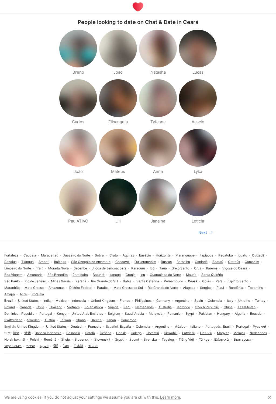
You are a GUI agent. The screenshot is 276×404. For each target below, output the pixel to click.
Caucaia (29, 255)
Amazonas (56, 288)
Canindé (201, 262)
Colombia (143, 326)
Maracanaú (49, 255)
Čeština (105, 333)
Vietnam (73, 307)
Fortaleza (11, 255)
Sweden (33, 320)
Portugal (242, 326)
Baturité (99, 275)
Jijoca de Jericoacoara (109, 268)
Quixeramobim (145, 262)
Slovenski (82, 339)
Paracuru (138, 268)
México (179, 326)
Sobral (100, 255)
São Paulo (12, 281)
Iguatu (242, 255)
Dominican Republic (19, 313)
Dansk (121, 333)
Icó (152, 268)
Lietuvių (206, 333)
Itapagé (115, 275)
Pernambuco (173, 281)
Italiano (195, 326)
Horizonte (163, 255)
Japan (111, 320)
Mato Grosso (34, 288)
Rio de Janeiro (35, 281)
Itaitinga (60, 262)
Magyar (223, 333)
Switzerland (13, 320)
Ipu (142, 275)
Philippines (143, 301)
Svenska (150, 339)
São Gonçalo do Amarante (91, 262)
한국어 (93, 346)
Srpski (120, 339)
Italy (230, 301)
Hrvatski (152, 333)
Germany (163, 301)
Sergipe (206, 288)
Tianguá (27, 262)
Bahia (127, 281)
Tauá (163, 268)
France (125, 301)
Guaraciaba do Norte (165, 275)
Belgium (114, 313)
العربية (44, 346)
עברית (30, 346)
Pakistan (205, 313)
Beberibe (80, 268)
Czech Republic (207, 307)
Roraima (38, 294)
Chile (40, 307)
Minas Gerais (61, 281)
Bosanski (73, 333)
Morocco (183, 307)
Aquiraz (128, 255)
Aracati (44, 262)
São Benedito (57, 275)
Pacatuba (225, 255)
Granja (131, 275)
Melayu (239, 333)
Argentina (162, 326)
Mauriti (191, 275)
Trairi (39, 268)
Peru (126, 307)
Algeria (240, 313)
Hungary (223, 313)
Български (242, 339)
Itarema (212, 268)
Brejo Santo (180, 268)
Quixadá (258, 255)
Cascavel (122, 262)
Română (50, 339)
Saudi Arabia (134, 313)
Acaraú (217, 262)
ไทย (66, 346)
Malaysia (156, 313)
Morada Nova (58, 268)
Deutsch (77, 326)
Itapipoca (206, 255)
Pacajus (10, 262)
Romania (174, 313)
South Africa (93, 307)
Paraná (80, 281)
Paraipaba (80, 275)
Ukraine (244, 301)
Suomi (134, 339)
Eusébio (145, 255)
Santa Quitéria (212, 275)
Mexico (61, 301)
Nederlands (258, 333)
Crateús (234, 262)
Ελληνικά (221, 339)
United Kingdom (29, 326)
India (47, 301)
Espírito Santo (237, 281)
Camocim (252, 262)
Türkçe (204, 339)
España (125, 326)
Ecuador (256, 313)
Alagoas (189, 288)
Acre (23, 294)
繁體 (27, 333)
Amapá (9, 294)
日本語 (78, 346)
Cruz (197, 268)
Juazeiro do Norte (76, 255)
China (228, 307)
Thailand (55, 307)
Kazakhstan (246, 307)
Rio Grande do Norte (163, 288)
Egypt (189, 313)
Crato (113, 255)
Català (90, 333)
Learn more (170, 397)
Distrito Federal (80, 288)
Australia (165, 307)
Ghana (81, 320)
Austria (49, 320)
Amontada (35, 275)
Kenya (62, 313)
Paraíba (103, 288)
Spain (198, 301)
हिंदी (55, 346)
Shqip (65, 339)
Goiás (206, 281)
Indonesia (78, 301)
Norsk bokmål (14, 339)
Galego (136, 333)
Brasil (227, 326)
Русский (259, 326)
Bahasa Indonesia (48, 333)
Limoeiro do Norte (17, 268)
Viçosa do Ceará (234, 268)
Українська (13, 346)
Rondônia (236, 288)
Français (94, 326)
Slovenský (102, 339)
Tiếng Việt (186, 339)
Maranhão (12, 288)
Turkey (260, 301)
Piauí (220, 288)
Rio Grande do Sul (104, 281)
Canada (26, 307)
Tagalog (168, 339)
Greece (96, 320)
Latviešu (188, 333)
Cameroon (128, 320)
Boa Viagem (13, 275)
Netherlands (144, 307)
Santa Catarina (147, 281)
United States (56, 326)
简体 (16, 333)
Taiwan (65, 320)
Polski (34, 339)
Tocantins (255, 288)
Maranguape (185, 255)
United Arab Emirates (87, 313)
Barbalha (183, 262)
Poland (9, 307)
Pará (219, 281)
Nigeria (113, 307)
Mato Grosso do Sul (128, 288)
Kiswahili (170, 333)
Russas (166, 262)
